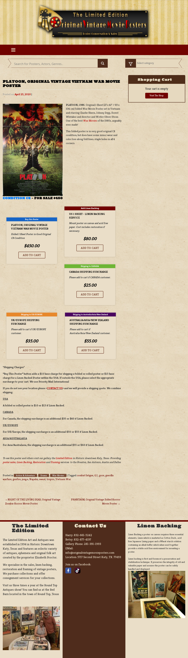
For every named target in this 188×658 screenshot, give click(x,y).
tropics (50, 479)
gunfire (17, 479)
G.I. (96, 475)
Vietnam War (63, 479)
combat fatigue (85, 475)
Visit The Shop (157, 95)
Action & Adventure (25, 475)
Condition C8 (17, 198)
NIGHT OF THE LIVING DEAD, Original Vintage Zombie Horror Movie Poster (32, 501)
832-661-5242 (83, 535)
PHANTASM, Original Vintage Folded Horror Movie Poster (95, 501)
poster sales (9, 462)
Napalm (33, 479)
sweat (42, 479)
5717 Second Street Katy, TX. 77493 (99, 557)
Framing (55, 462)
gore (101, 475)
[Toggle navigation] (13, 50)
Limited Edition (64, 458)
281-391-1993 (92, 544)
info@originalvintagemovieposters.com (89, 553)
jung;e (25, 479)
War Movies (90, 120)
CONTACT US (55, 388)
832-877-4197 (82, 539)
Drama (43, 475)
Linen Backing (24, 462)
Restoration (39, 462)
